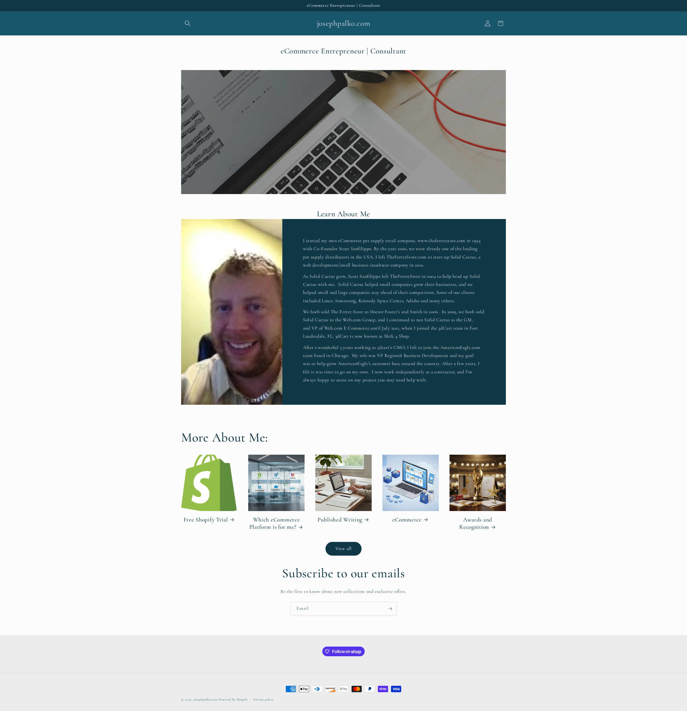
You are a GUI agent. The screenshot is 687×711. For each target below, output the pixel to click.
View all (343, 548)
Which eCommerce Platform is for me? (274, 523)
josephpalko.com (205, 699)
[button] (187, 23)
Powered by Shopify (233, 699)
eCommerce (406, 519)
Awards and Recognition (475, 523)
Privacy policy (263, 699)
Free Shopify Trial (206, 519)
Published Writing (339, 519)
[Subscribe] (389, 609)
